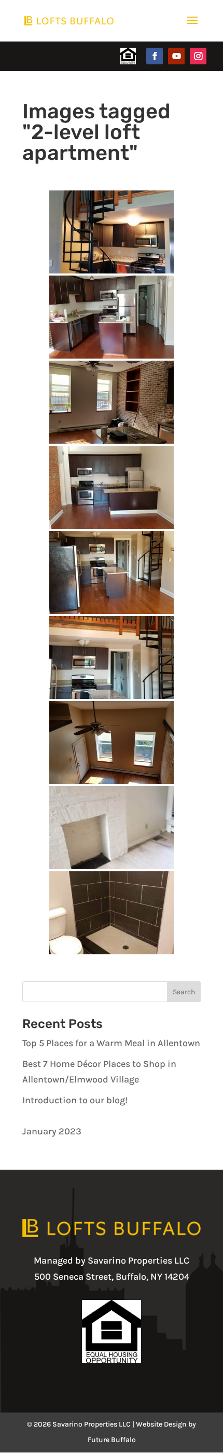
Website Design (161, 1424)
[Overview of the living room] (111, 742)
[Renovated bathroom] (111, 912)
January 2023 (51, 1131)
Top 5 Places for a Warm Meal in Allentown (111, 1043)
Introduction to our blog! (75, 1100)
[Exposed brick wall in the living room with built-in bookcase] (111, 402)
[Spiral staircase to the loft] (111, 657)
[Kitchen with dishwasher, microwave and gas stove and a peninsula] (111, 487)
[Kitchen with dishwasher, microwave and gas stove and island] (111, 317)
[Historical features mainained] (111, 827)
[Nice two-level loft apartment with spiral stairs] (111, 231)
